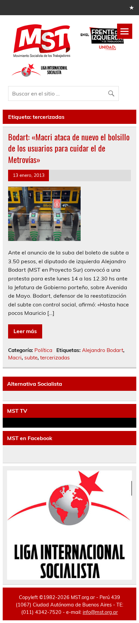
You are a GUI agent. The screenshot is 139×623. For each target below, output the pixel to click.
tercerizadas (55, 357)
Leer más (25, 331)
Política (43, 350)
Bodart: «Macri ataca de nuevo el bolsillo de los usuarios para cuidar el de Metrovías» (69, 148)
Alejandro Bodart (102, 350)
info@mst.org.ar (100, 612)
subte (30, 357)
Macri (15, 357)
